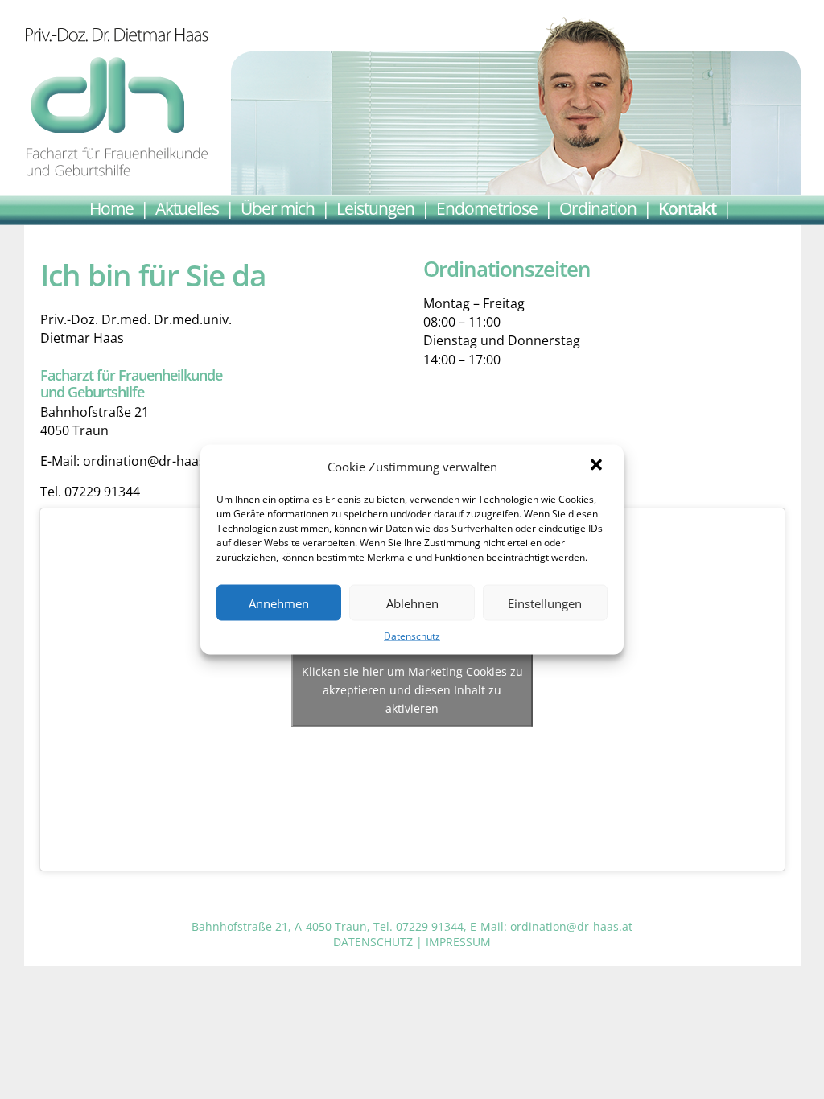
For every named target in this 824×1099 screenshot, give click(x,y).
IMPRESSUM (458, 941)
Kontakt (687, 206)
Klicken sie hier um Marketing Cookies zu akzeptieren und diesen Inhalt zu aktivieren (412, 690)
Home (111, 206)
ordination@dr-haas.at (151, 461)
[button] (598, 466)
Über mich (278, 206)
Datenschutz (412, 636)
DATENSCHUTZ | (379, 941)
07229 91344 (430, 926)
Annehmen (279, 603)
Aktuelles (187, 206)
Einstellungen (545, 603)
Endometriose (487, 206)
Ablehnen (412, 603)
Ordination (598, 206)
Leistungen (375, 206)
